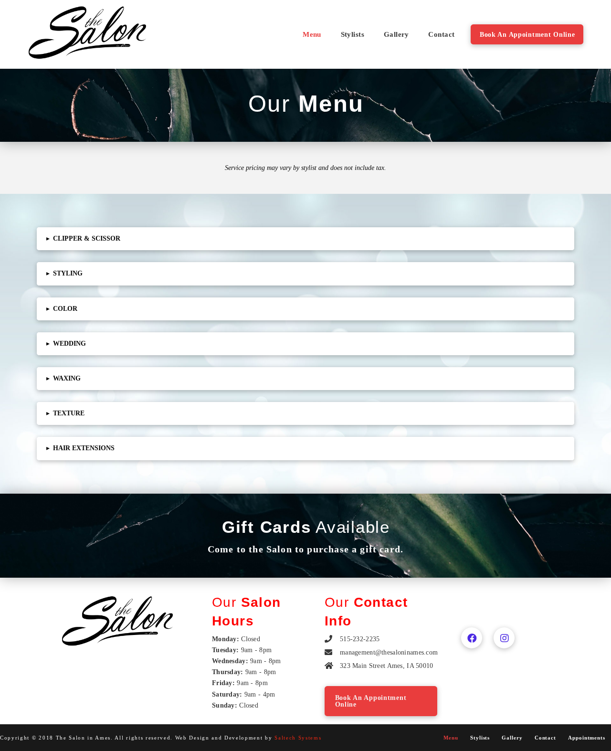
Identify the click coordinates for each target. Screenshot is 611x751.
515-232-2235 (359, 639)
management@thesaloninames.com (389, 652)
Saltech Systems (297, 737)
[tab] (305, 238)
